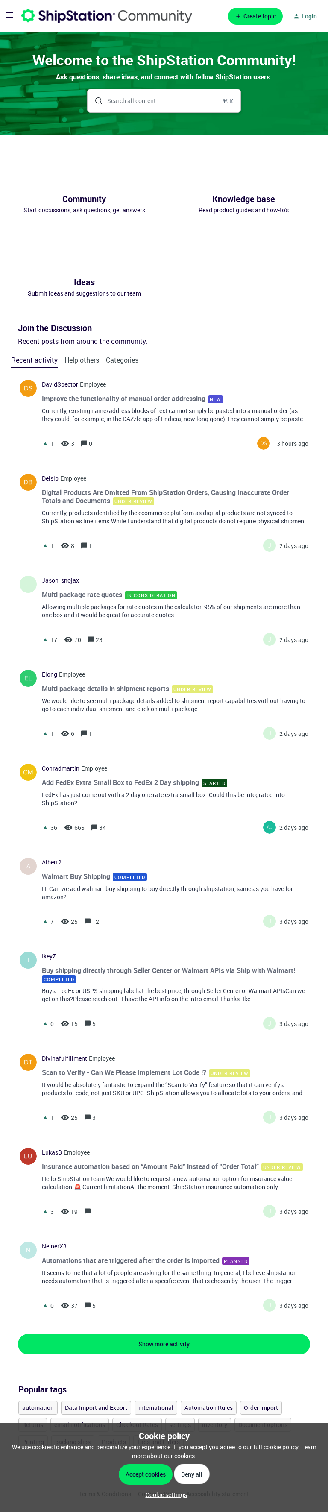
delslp (50, 478)
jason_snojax (60, 580)
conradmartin (60, 768)
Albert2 (52, 862)
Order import (261, 1408)
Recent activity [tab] (34, 360)
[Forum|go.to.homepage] (106, 16)
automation (38, 1408)
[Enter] (95, 101)
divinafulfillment (64, 1058)
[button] (164, 1495)
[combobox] (164, 101)
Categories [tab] (122, 360)
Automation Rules (208, 1408)
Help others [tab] (81, 360)
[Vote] (45, 443)
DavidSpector (60, 384)
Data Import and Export (96, 1408)
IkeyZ (49, 956)
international (155, 1408)
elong (49, 674)
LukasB (52, 1152)
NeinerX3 (54, 1246)
